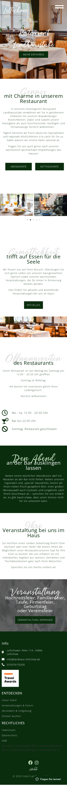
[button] (27, 219)
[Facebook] (30, 762)
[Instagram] (36, 762)
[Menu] (59, 6)
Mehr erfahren (33, 54)
